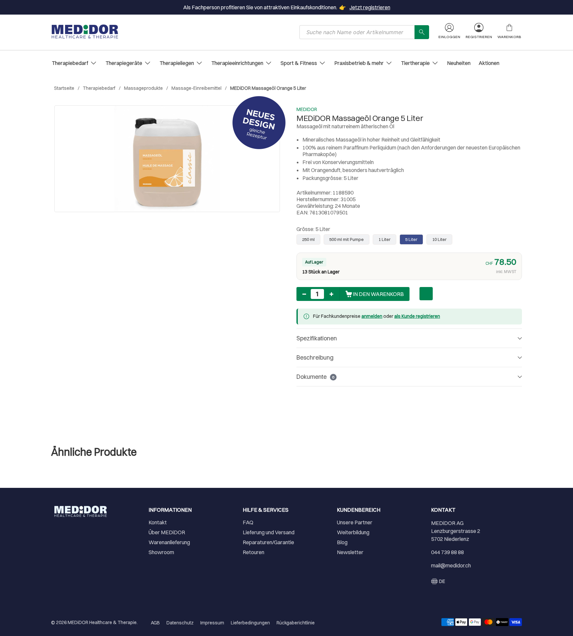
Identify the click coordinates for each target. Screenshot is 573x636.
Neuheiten (459, 63)
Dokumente (315, 376)
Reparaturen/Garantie (268, 542)
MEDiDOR (306, 109)
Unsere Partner (354, 522)
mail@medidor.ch (451, 565)
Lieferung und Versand (268, 532)
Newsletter (350, 552)
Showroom (161, 552)
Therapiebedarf (99, 88)
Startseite (64, 88)
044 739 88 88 (447, 552)
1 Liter (384, 239)
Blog (342, 542)
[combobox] (357, 32)
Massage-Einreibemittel (196, 88)
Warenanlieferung (169, 542)
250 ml (308, 239)
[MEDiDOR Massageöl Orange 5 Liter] (167, 159)
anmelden (371, 316)
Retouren (253, 552)
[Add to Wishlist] (426, 293)
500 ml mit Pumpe (346, 239)
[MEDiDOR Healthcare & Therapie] (85, 31)
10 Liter (439, 239)
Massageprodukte (143, 88)
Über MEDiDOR (167, 532)
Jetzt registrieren (370, 7)
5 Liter (411, 239)
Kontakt (158, 522)
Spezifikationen (316, 338)
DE (442, 581)
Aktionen (488, 63)
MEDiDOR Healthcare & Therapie (102, 622)
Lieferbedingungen (250, 623)
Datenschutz (180, 623)
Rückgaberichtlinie (296, 623)
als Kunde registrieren (417, 316)
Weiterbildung (353, 532)
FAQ (248, 522)
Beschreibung (315, 357)
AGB (155, 623)
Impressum (212, 623)
